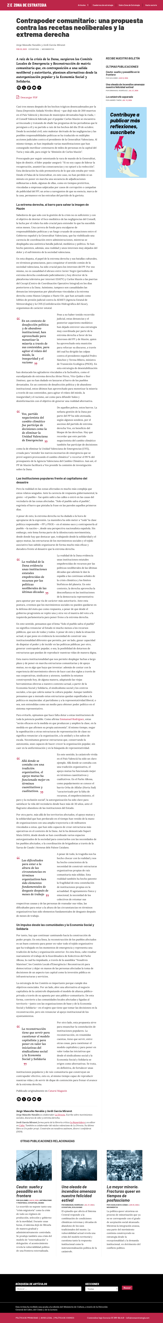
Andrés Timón (115, 100)
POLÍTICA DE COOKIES (64, 1317)
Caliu (21, 1125)
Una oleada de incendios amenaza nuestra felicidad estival (125, 86)
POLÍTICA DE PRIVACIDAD (27, 1317)
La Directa (60, 1114)
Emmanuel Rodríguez (72, 719)
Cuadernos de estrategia (103, 5)
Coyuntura (33, 49)
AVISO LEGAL (46, 1317)
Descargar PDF (29, 97)
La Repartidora (77, 1122)
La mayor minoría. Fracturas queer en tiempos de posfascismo (123, 1193)
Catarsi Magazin (57, 1090)
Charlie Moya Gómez (119, 1205)
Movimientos (48, 49)
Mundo (41, 1203)
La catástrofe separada (119, 96)
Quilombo (113, 78)
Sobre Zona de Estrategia (129, 5)
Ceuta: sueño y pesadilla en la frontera (122, 73)
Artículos (82, 5)
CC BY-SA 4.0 (117, 1317)
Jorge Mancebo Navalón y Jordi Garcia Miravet (40, 44)
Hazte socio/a (151, 5)
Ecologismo (77, 1207)
